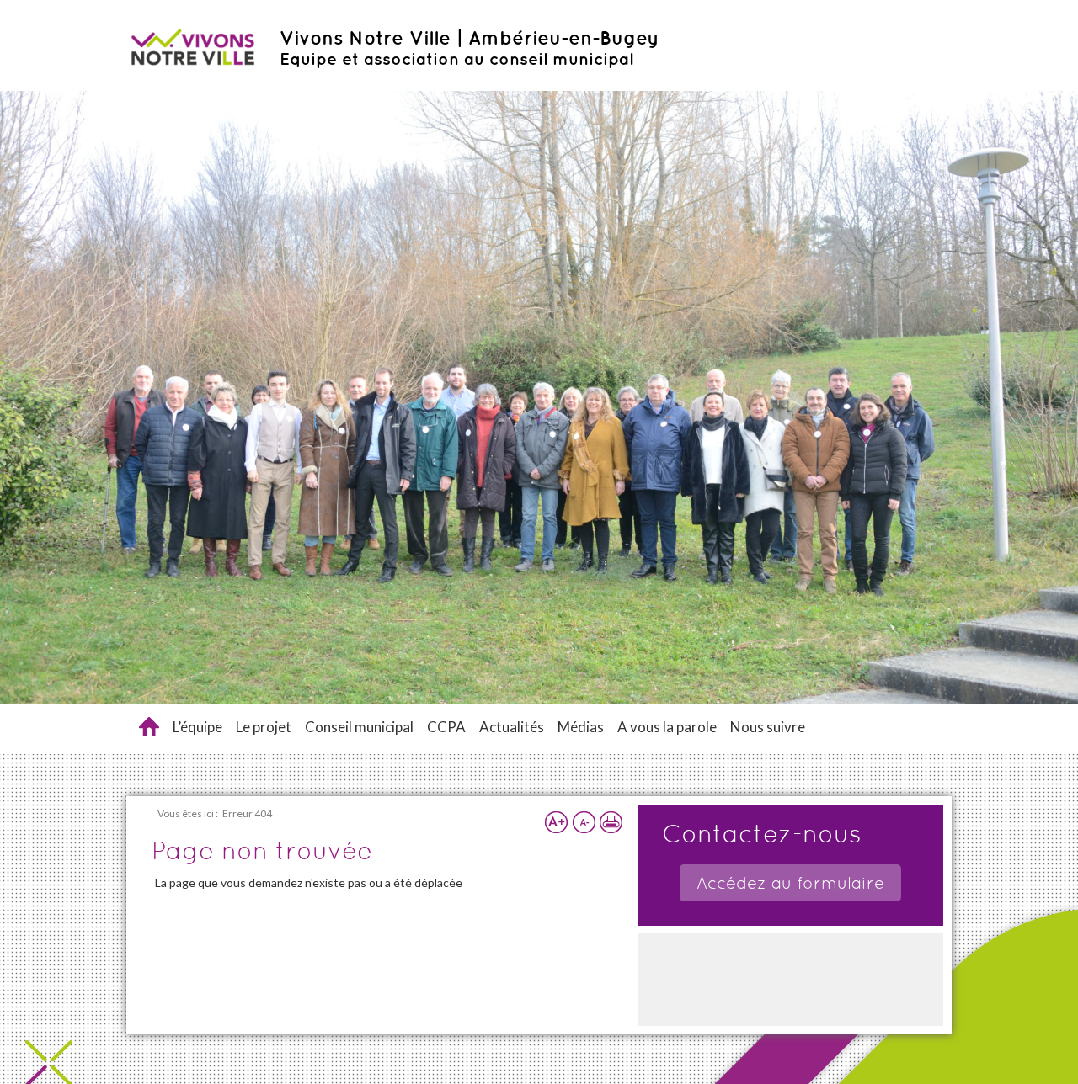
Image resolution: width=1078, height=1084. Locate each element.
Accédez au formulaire (790, 883)
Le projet (263, 727)
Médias (581, 727)
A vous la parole (667, 727)
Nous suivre (767, 727)
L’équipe (197, 727)
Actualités (511, 727)
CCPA (446, 727)
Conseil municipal (359, 727)
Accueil (149, 727)
